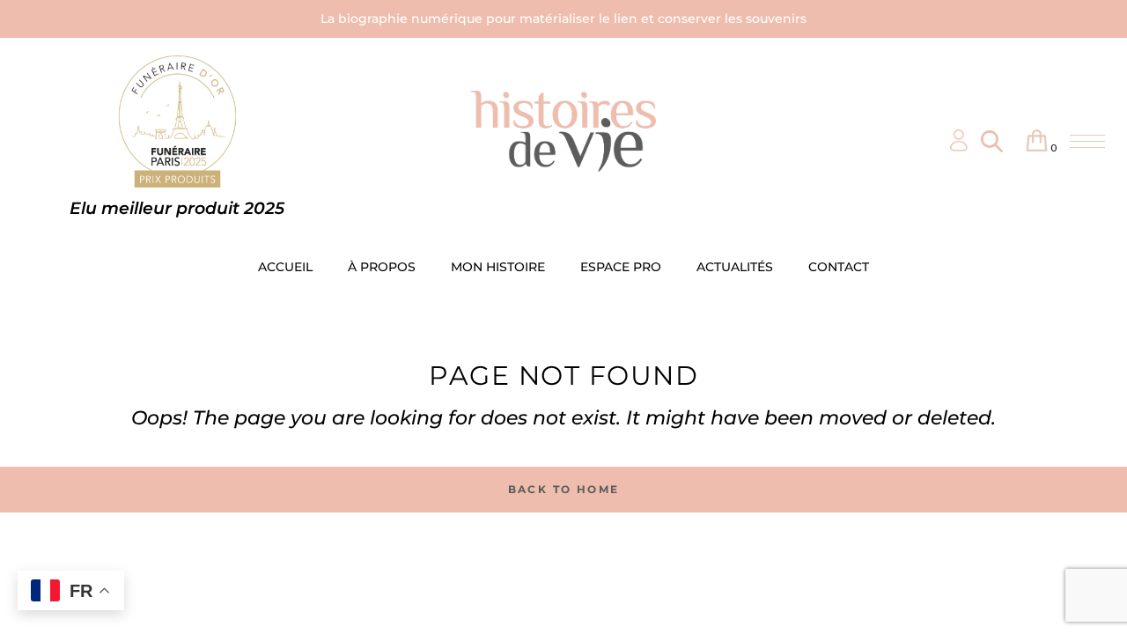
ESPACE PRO (620, 267)
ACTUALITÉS (734, 267)
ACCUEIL (285, 267)
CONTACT (838, 267)
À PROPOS (382, 267)
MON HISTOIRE (498, 267)
